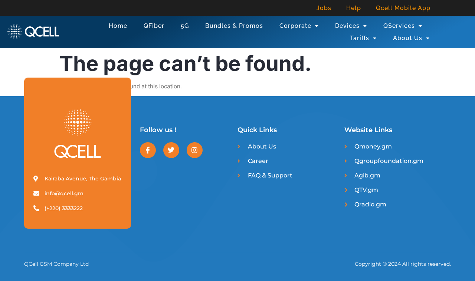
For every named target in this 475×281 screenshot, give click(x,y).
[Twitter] (171, 150)
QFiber (154, 25)
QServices (399, 25)
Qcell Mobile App (403, 8)
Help (353, 8)
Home (118, 25)
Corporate (295, 25)
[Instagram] (195, 150)
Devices (347, 25)
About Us (407, 38)
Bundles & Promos (234, 25)
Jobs (324, 8)
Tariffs (359, 38)
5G (185, 25)
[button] (299, 26)
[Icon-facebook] (148, 150)
